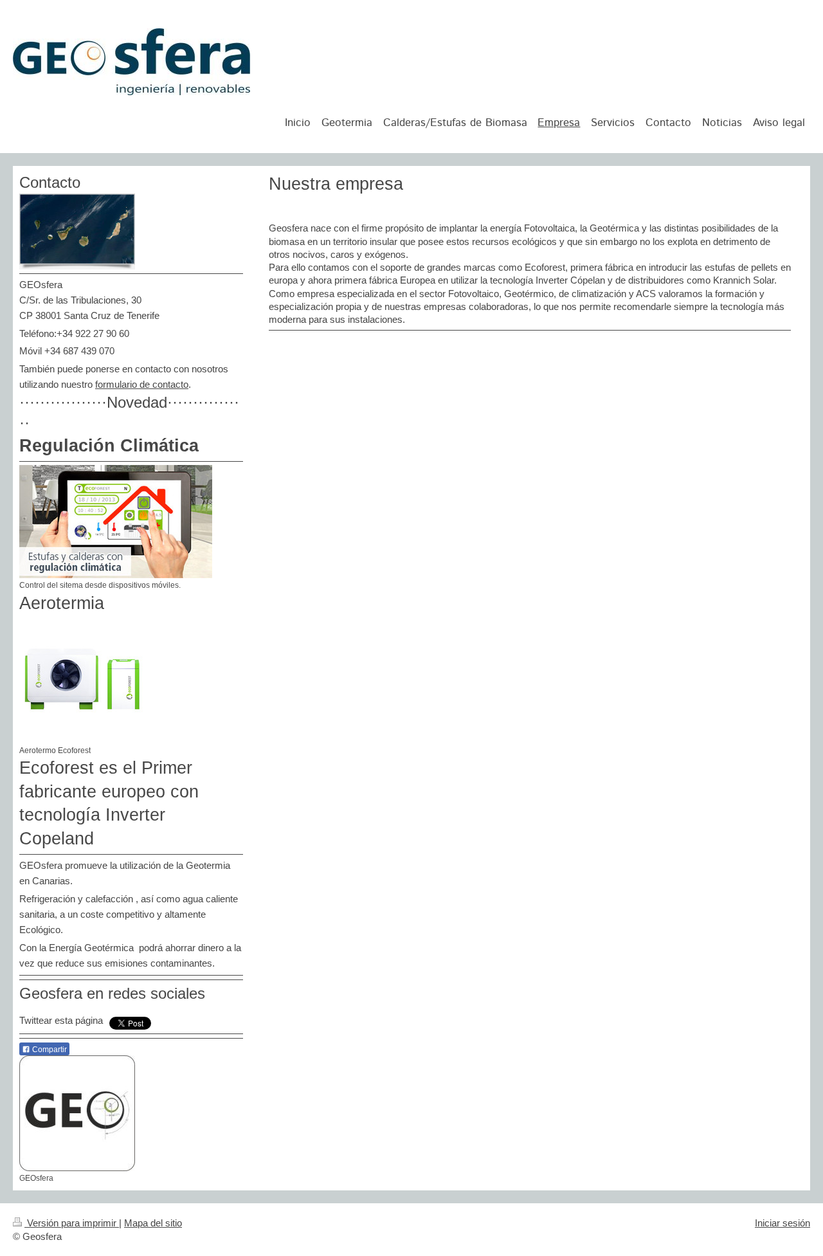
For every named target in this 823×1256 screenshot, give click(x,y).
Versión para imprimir (71, 1222)
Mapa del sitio (153, 1222)
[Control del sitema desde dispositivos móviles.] (115, 521)
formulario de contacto (141, 384)
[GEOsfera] (77, 1113)
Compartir (48, 1049)
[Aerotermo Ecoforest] (83, 679)
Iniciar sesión (782, 1222)
